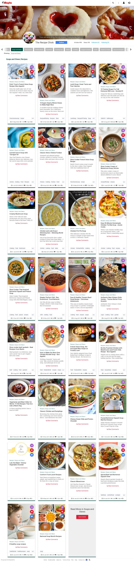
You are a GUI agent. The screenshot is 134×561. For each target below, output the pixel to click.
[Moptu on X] (89, 559)
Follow (61, 42)
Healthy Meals (39, 49)
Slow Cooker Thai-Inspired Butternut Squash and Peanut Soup (20, 291)
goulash (25, 370)
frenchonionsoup (75, 182)
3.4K (22, 437)
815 (22, 185)
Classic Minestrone (77, 481)
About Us (58, 560)
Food (22, 182)
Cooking (17, 182)
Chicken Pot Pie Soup (78, 231)
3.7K (22, 555)
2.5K (53, 373)
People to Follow (105, 49)
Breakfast (49, 49)
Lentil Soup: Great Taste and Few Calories (80, 85)
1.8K (53, 122)
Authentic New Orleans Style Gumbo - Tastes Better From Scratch (111, 299)
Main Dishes (28, 49)
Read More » (21, 71)
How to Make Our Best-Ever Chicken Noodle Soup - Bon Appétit (50, 354)
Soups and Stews (17, 49)
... (33, 118)
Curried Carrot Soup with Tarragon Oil (19, 154)
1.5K (22, 252)
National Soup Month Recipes (51, 536)
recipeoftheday (105, 182)
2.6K (113, 318)
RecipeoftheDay (44, 118)
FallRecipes (110, 118)
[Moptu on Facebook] (86, 559)
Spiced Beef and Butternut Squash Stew (110, 475)
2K (52, 252)
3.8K (53, 498)
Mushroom (22, 248)
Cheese (42, 182)
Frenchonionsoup (14, 118)
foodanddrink (47, 370)
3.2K (114, 498)
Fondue (53, 182)
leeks (56, 248)
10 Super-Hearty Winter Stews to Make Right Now (51, 104)
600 (114, 122)
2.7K (83, 437)
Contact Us (81, 560)
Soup (89, 118)
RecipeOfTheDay (82, 118)
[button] (113, 3)
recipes (112, 182)
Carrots (12, 182)
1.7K (22, 122)
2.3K (114, 252)
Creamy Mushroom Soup (19, 214)
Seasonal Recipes (118, 49)
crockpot (117, 495)
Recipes (12, 82)
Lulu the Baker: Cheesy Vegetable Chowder (18, 464)
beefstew (103, 495)
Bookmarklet (51, 560)
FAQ (72, 560)
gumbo (116, 314)
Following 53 (105, 42)
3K (83, 318)
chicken (42, 248)
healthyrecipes (21, 551)
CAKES (68, 49)
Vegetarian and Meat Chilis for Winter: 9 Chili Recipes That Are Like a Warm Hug (21, 404)
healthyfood (13, 551)
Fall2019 (103, 118)
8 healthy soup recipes (18, 544)
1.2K (83, 122)
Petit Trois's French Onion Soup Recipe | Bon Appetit (21, 85)
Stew (57, 118)
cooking (48, 248)
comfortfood (110, 495)
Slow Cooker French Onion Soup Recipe (82, 160)
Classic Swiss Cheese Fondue (51, 153)
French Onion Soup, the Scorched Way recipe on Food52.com (79, 348)
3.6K (114, 437)
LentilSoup (73, 118)
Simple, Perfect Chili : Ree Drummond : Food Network (49, 298)
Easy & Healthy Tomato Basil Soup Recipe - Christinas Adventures (80, 299)
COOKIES (75, 49)
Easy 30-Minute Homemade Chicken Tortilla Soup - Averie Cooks (111, 225)
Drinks (96, 49)
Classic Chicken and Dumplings (51, 411)
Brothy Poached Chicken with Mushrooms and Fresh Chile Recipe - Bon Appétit (111, 350)
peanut (21, 314)
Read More (82, 517)
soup (28, 551)
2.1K (83, 373)
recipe (22, 118)
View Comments (22, 95)
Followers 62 (95, 42)
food (52, 248)
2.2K (83, 252)
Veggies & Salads (86, 49)
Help (76, 560)
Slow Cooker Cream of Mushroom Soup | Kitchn (110, 167)
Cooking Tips (59, 49)
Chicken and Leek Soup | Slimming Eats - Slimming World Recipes (51, 233)
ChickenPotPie (80, 248)
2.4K (53, 185)
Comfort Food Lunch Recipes (50, 475)
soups (87, 314)
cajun (102, 314)
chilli (41, 314)
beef (11, 370)
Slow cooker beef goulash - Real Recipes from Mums (21, 348)
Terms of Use (66, 560)
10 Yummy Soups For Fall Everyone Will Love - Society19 (112, 90)
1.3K (83, 185)
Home (45, 560)
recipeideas (108, 370)
